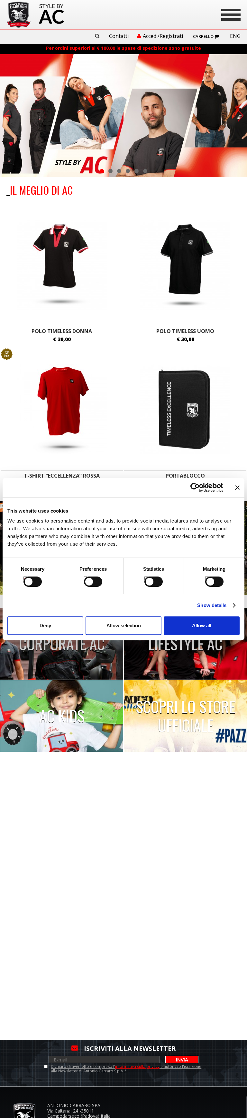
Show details (211, 605)
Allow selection (123, 625)
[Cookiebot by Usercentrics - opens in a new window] (195, 487)
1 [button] (102, 171)
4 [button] (128, 171)
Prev (6, 115)
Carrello (203, 36)
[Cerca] (99, 36)
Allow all (201, 625)
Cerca (97, 36)
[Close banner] (237, 487)
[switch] (87, 578)
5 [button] (136, 171)
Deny (45, 625)
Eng (235, 36)
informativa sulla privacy (137, 1066)
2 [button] (110, 171)
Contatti (119, 36)
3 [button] (119, 171)
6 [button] (145, 171)
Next (240, 115)
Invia (182, 1059)
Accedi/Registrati (163, 36)
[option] (123, 115)
